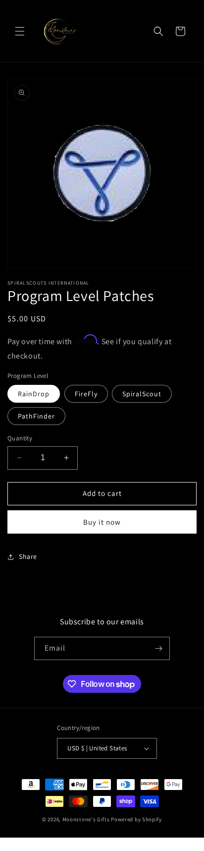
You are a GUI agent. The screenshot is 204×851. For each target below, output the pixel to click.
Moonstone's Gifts (86, 819)
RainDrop (34, 393)
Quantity (19, 438)
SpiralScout (141, 393)
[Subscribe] (158, 648)
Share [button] (28, 556)
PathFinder (36, 416)
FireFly (86, 393)
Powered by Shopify (136, 819)
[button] (20, 31)
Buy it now (102, 522)
